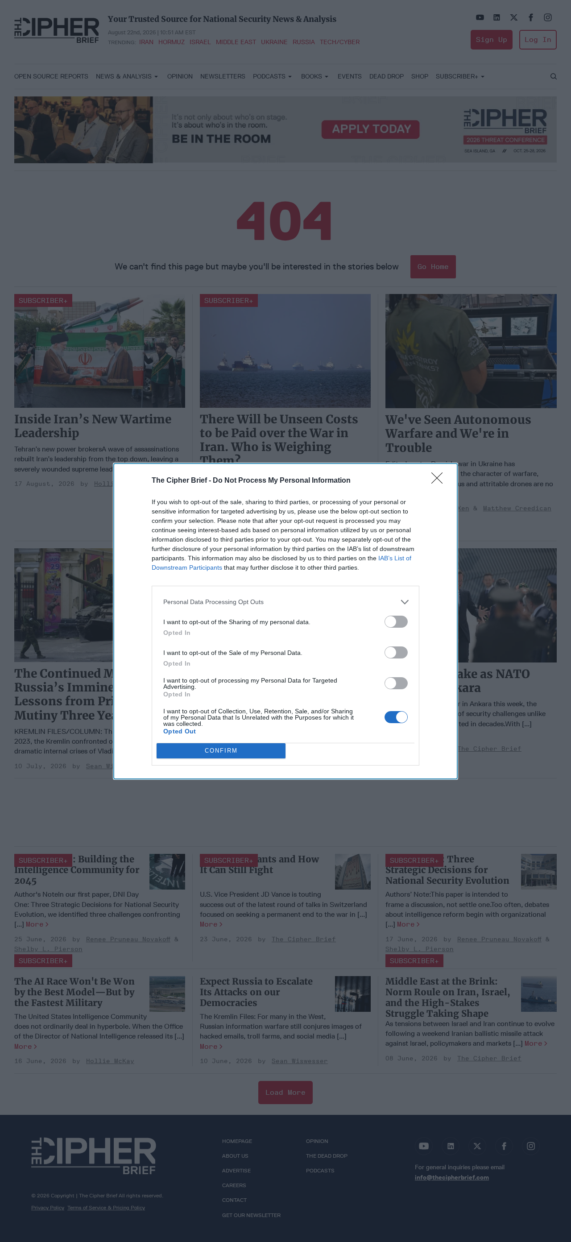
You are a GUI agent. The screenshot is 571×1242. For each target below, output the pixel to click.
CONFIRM (221, 750)
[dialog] (285, 621)
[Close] (439, 480)
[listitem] (285, 602)
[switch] (396, 622)
